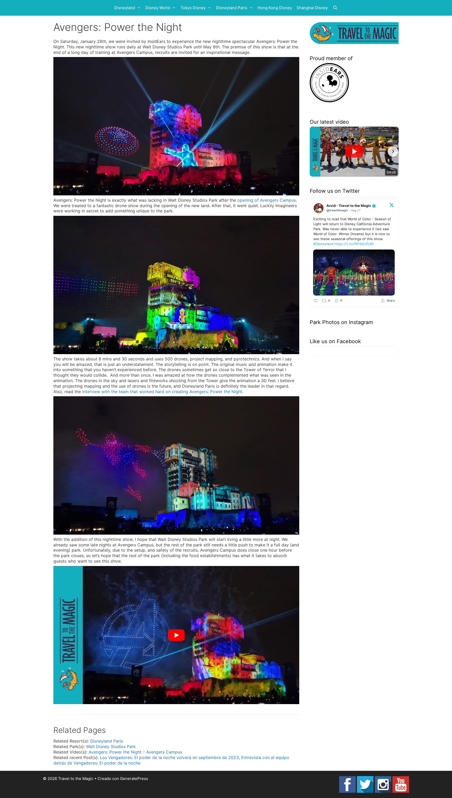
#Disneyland (323, 244)
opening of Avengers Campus (266, 200)
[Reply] (315, 300)
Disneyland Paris (231, 7)
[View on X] (391, 204)
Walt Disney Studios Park (111, 746)
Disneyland (124, 7)
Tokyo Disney (193, 7)
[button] (315, 151)
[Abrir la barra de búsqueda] (335, 8)
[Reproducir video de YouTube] (176, 635)
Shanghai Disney (312, 7)
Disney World (157, 7)
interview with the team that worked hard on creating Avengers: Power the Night (162, 391)
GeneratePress (134, 778)
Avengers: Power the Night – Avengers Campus (135, 752)
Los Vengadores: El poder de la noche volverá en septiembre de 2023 (169, 757)
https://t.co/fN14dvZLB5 (354, 244)
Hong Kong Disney (275, 7)
